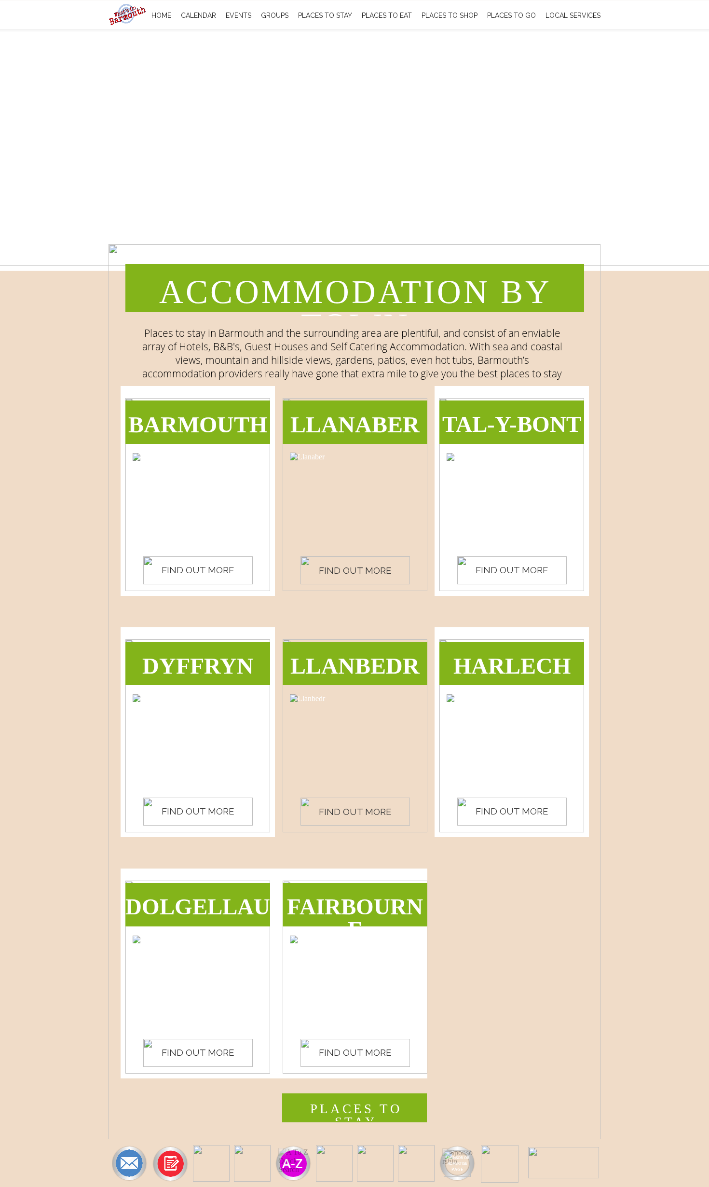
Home (161, 15)
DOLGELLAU (197, 906)
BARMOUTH (197, 424)
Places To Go (511, 15)
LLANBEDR (355, 665)
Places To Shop (449, 15)
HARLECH (512, 665)
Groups (274, 15)
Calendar (198, 15)
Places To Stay (325, 15)
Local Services (572, 15)
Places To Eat (387, 15)
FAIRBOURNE (355, 918)
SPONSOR (454, 1157)
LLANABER (355, 424)
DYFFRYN (198, 665)
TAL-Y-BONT (511, 424)
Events (238, 15)
